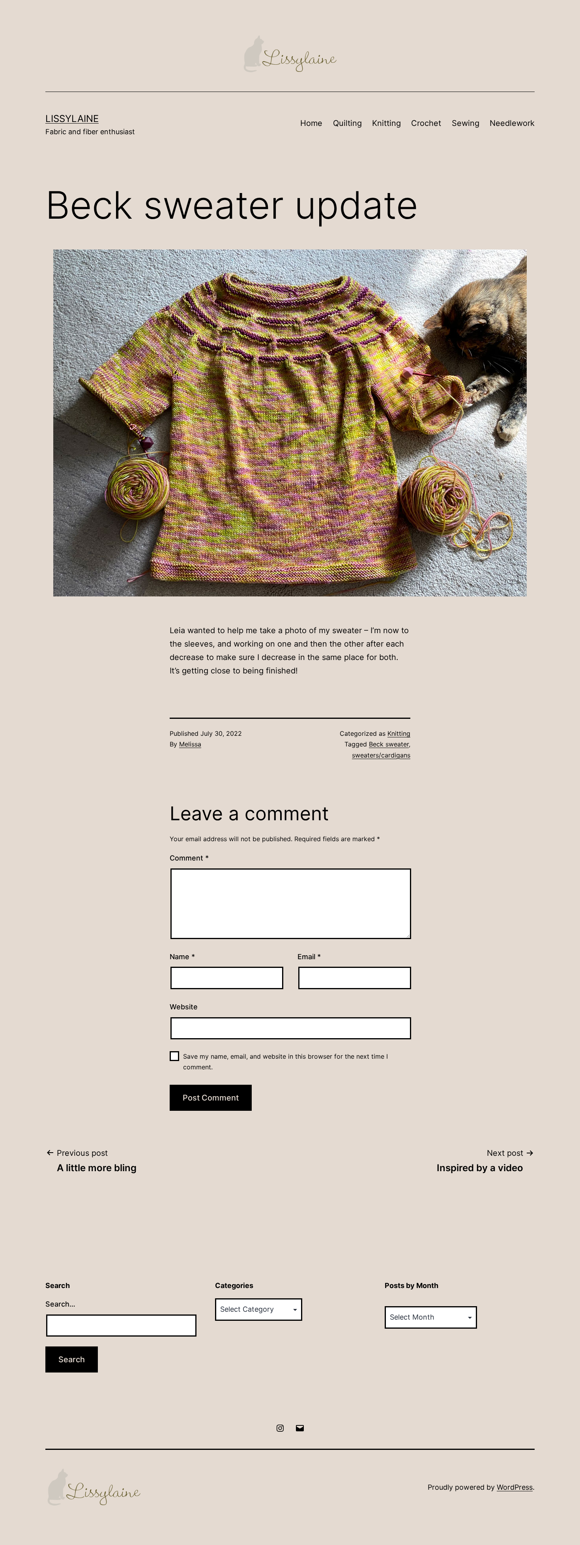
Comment (189, 858)
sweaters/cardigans (381, 755)
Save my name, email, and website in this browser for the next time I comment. (285, 1061)
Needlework (512, 123)
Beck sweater (389, 744)
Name (182, 956)
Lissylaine (72, 118)
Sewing (465, 123)
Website (184, 1007)
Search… (60, 1304)
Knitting (386, 123)
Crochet (426, 123)
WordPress (515, 1487)
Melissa (190, 744)
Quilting (347, 123)
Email (309, 956)
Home (311, 123)
